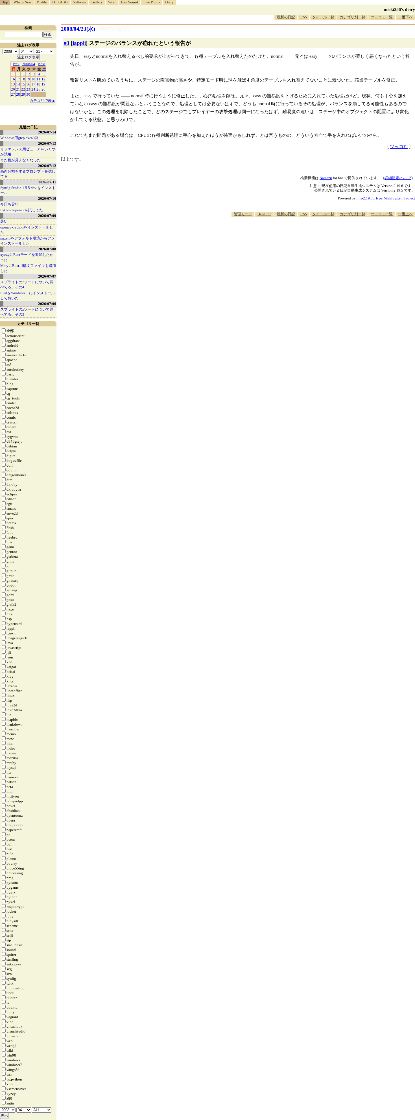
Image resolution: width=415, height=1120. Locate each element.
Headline (264, 214)
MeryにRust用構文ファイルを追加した (28, 268)
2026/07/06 (47, 304)
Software (79, 2)
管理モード (243, 214)
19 (43, 84)
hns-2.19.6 (365, 198)
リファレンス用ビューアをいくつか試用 (27, 151)
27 (13, 94)
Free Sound (129, 2)
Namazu (326, 178)
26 (43, 89)
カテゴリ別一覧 (352, 17)
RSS (303, 17)
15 (23, 84)
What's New (22, 2)
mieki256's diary (399, 9)
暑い (4, 221)
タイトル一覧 (323, 17)
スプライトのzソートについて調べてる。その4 (26, 284)
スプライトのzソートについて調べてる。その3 (26, 312)
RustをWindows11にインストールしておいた (27, 295)
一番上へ (405, 214)
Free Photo (151, 2)
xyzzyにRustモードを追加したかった (26, 257)
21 (18, 89)
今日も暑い (9, 204)
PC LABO (59, 2)
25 (38, 89)
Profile (42, 2)
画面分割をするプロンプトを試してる (27, 174)
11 (38, 79)
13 (13, 84)
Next (41, 64)
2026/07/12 (47, 166)
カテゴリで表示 (42, 100)
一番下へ (405, 17)
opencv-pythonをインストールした (26, 229)
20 (13, 89)
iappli (79, 43)
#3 (66, 43)
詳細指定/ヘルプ (398, 178)
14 (18, 84)
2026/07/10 (47, 198)
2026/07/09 (47, 216)
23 (28, 89)
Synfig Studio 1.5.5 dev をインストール (28, 190)
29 (23, 94)
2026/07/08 (47, 249)
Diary (169, 2)
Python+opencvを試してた (21, 210)
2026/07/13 (47, 143)
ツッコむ (399, 146)
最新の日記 (286, 17)
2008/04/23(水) (78, 29)
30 (28, 94)
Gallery (97, 2)
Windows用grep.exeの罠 (19, 138)
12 (43, 79)
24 (33, 89)
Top (5, 2)
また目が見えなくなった (20, 160)
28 (18, 94)
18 (38, 84)
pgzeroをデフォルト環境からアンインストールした (27, 240)
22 (23, 89)
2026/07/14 (47, 132)
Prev (16, 64)
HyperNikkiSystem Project (394, 198)
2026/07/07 (47, 276)
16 (28, 84)
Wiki (111, 2)
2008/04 (28, 64)
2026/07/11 (47, 182)
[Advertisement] (312, 234)
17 (33, 84)
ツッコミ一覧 (382, 17)
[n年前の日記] (113, 29)
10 (33, 79)
